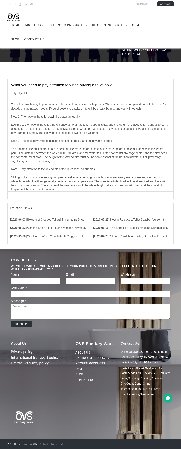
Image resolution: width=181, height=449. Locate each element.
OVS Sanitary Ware (94, 343)
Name (15, 274)
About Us (33, 25)
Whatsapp (128, 274)
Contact (143, 3)
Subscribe (21, 324)
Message (18, 301)
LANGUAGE (165, 4)
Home (15, 25)
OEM (135, 25)
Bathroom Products (66, 25)
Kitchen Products (108, 25)
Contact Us (34, 39)
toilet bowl (47, 116)
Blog (15, 39)
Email (71, 274)
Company (19, 287)
